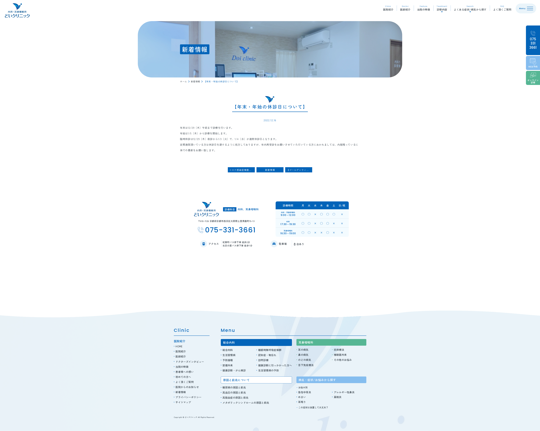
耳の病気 (303, 349)
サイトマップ (183, 402)
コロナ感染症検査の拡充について (242, 170)
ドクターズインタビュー (190, 361)
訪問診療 (263, 360)
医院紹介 (388, 8)
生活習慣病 (228, 355)
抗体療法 (339, 349)
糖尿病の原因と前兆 (234, 387)
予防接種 (227, 360)
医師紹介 (405, 8)
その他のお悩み (343, 360)
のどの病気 (304, 360)
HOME (179, 346)
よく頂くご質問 (502, 8)
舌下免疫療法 (306, 365)
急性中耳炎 (304, 392)
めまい (302, 397)
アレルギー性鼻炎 (344, 392)
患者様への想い (185, 372)
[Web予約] (533, 63)
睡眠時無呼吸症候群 (269, 350)
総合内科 (227, 350)
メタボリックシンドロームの (245, 402)
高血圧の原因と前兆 (234, 392)
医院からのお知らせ (187, 387)
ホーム (183, 81)
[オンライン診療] (533, 78)
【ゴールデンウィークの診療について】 (299, 170)
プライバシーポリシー (188, 397)
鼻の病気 (303, 354)
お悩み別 (303, 387)
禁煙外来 (227, 365)
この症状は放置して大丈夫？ (313, 407)
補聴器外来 (340, 354)
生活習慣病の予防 (268, 370)
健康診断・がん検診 (234, 370)
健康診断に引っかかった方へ (275, 365)
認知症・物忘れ (267, 355)
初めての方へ (183, 377)
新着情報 (195, 81)
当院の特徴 (423, 8)
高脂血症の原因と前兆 (235, 397)
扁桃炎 (338, 397)
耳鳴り (302, 402)
